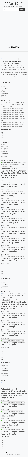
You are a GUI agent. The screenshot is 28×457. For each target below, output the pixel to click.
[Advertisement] (14, 32)
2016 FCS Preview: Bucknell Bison (11, 61)
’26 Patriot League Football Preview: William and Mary (13, 232)
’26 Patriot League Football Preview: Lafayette (12, 116)
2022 (2, 275)
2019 (2, 135)
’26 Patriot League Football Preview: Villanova (12, 108)
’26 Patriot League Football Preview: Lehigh (11, 110)
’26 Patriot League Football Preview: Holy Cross (12, 122)
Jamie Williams (4, 93)
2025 (2, 269)
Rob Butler (3, 95)
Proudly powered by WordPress (14, 452)
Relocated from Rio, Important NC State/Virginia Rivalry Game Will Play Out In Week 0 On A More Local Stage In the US (13, 104)
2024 (2, 271)
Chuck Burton (17, 63)
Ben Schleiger (4, 91)
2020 (2, 133)
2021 (2, 132)
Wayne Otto (4, 96)
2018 (2, 137)
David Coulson (4, 86)
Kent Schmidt (4, 88)
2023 (2, 273)
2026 (2, 267)
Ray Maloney (4, 90)
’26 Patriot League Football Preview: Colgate (12, 114)
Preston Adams (5, 375)
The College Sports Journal (14, 3)
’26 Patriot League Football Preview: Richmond (12, 112)
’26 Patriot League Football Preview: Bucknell (12, 126)
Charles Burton (4, 281)
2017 (2, 139)
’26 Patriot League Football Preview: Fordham (12, 124)
